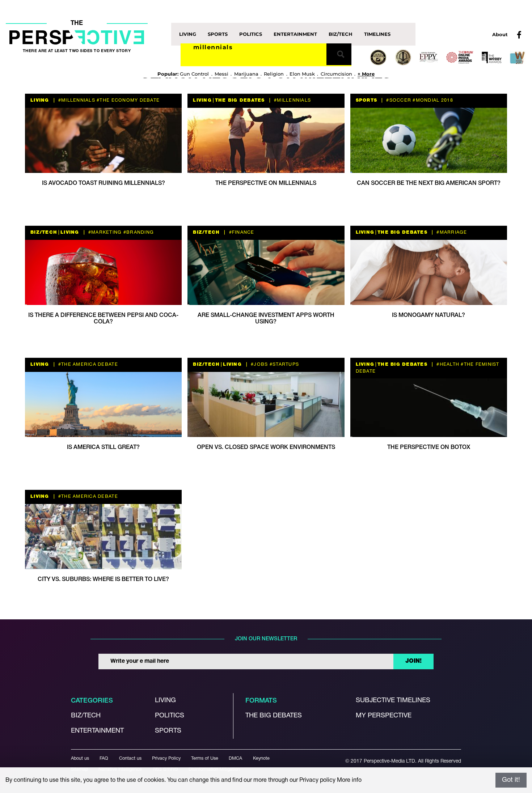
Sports (218, 34)
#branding (138, 232)
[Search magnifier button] (338, 54)
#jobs (258, 364)
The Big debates (273, 716)
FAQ (104, 758)
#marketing (104, 232)
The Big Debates (240, 100)
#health (447, 364)
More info (349, 780)
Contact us (130, 758)
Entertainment (295, 34)
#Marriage (451, 232)
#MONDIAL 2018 (432, 100)
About (500, 34)
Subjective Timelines (393, 700)
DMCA (235, 758)
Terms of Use (204, 758)
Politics (250, 34)
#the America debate (87, 364)
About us (80, 758)
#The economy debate (127, 100)
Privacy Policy (166, 758)
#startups (283, 364)
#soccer (398, 100)
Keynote (261, 758)
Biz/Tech (340, 34)
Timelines (377, 34)
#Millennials (76, 100)
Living (187, 34)
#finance (240, 232)
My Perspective (383, 716)
